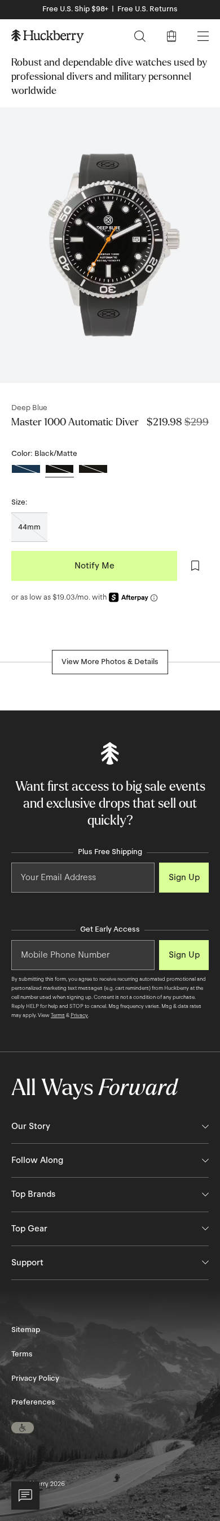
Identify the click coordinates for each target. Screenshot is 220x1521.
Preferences (33, 1402)
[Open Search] (139, 36)
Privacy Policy (35, 1378)
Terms (58, 1015)
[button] (22, 1427)
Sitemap (25, 1330)
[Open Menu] (203, 36)
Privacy (79, 1015)
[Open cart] (171, 36)
